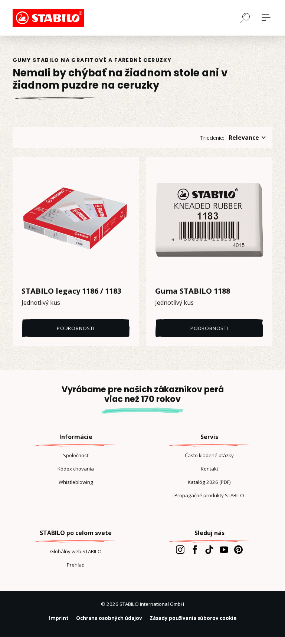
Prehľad (76, 564)
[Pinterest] (238, 549)
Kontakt (209, 468)
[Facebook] (194, 549)
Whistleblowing (76, 482)
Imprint (59, 618)
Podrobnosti (76, 328)
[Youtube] (224, 549)
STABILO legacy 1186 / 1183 (71, 291)
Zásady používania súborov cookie (193, 618)
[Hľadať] (245, 17)
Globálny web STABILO (76, 551)
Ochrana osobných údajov (109, 618)
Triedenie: (212, 137)
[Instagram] (180, 549)
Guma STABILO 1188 (192, 291)
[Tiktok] (209, 549)
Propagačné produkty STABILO (209, 495)
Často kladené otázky (209, 455)
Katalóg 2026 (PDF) (209, 482)
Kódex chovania (76, 468)
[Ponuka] (266, 17)
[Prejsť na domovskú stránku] (50, 18)
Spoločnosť (76, 455)
